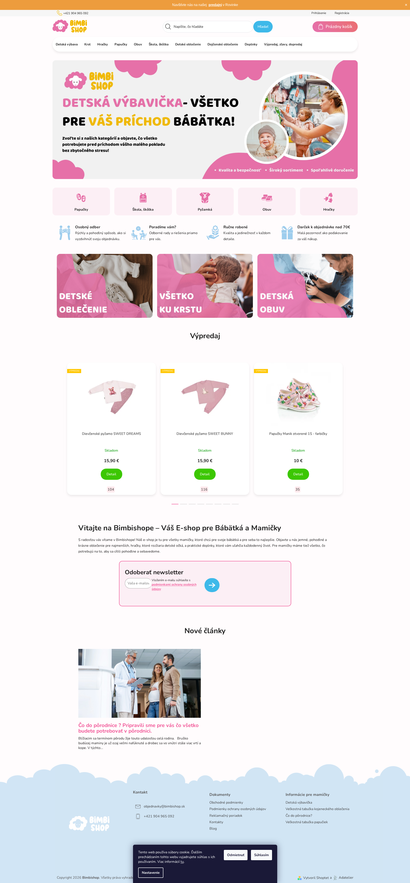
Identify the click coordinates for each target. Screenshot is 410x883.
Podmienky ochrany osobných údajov (237, 809)
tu (182, 861)
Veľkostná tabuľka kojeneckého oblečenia (317, 809)
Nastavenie (151, 872)
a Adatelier (341, 877)
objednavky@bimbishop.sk (164, 806)
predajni (215, 5)
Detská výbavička (299, 802)
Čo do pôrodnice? (299, 815)
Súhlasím (261, 855)
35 (298, 489)
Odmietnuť (235, 855)
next (350, 432)
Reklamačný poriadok (225, 815)
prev (60, 432)
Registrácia (342, 13)
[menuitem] (67, 44)
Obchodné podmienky (226, 802)
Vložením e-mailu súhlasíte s (174, 584)
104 (111, 489)
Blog (213, 828)
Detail (111, 474)
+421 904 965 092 (75, 13)
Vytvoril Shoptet (316, 877)
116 (204, 489)
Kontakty (216, 822)
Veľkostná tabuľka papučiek (307, 822)
